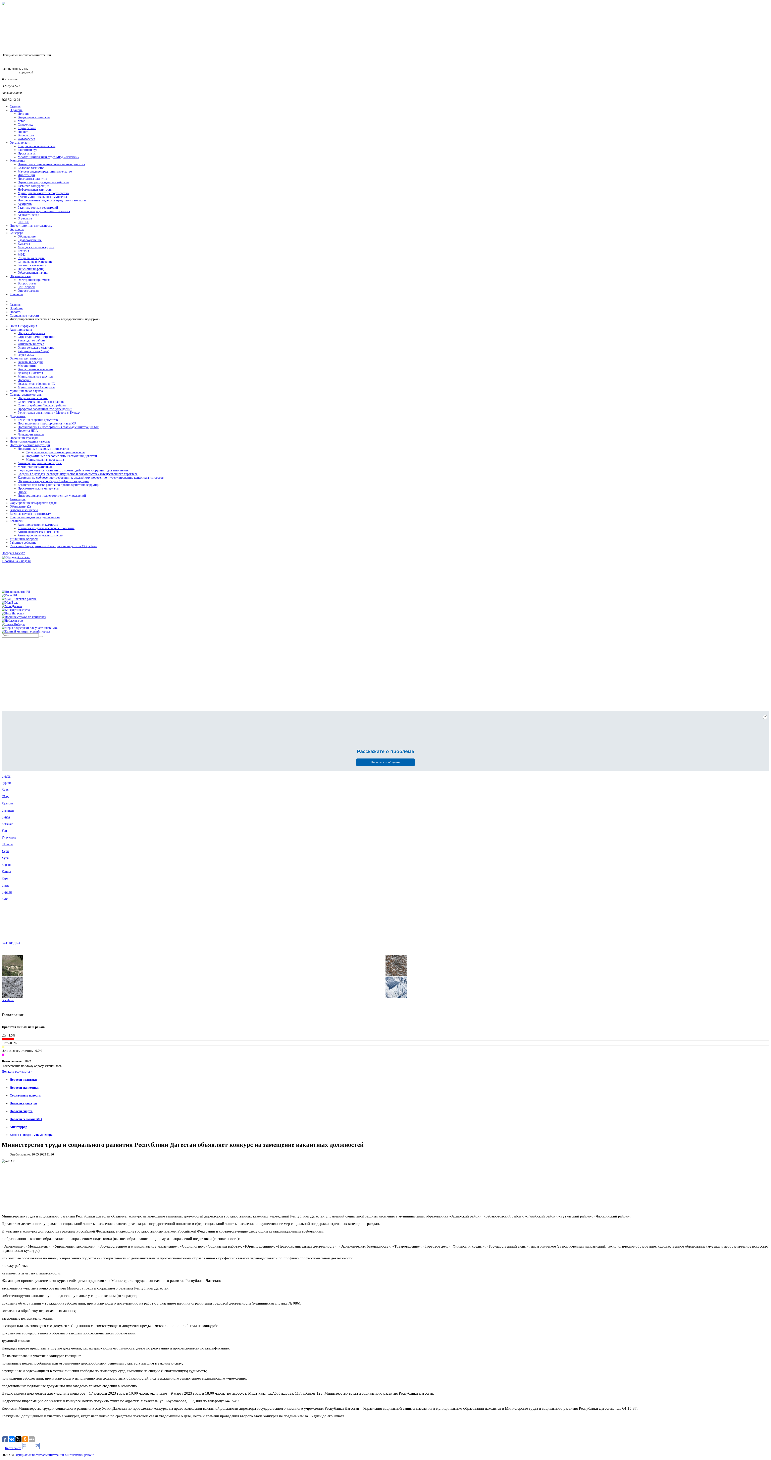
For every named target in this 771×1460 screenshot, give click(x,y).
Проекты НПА (28, 430)
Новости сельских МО (26, 1119)
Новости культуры (23, 1103)
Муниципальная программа (45, 459)
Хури (5, 851)
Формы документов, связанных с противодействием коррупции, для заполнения (73, 470)
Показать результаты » (17, 1071)
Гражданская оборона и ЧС (36, 383)
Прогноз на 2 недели (16, 561)
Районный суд (27, 149)
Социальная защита (31, 258)
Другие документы (31, 434)
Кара (5, 878)
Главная (15, 106)
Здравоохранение (30, 240)
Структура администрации (36, 336)
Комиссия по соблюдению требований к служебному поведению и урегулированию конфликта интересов (91, 477)
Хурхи (6, 789)
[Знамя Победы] (13, 624)
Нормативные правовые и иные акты (43, 448)
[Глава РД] (9, 595)
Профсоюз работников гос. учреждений (45, 409)
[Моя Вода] (10, 602)
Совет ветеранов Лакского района (41, 401)
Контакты (16, 294)
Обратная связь (20, 276)
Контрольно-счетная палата (36, 146)
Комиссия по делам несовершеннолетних (46, 528)
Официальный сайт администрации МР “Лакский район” (54, 1455)
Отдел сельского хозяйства (36, 347)
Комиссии (16, 521)
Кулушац (8, 810)
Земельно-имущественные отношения (44, 211)
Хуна (5, 858)
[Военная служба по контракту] (24, 617)
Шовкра (7, 844)
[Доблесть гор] (12, 620)
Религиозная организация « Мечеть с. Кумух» (49, 412)
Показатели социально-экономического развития (51, 164)
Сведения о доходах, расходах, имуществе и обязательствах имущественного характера (78, 474)
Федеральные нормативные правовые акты (55, 452)
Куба (5, 899)
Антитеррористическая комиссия (40, 535)
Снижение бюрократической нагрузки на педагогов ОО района (53, 546)
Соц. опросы (26, 287)
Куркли (7, 892)
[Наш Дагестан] (13, 613)
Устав (21, 121)
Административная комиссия (38, 524)
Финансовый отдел (31, 344)
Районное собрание (23, 542)
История (23, 113)
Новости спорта (21, 1111)
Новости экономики (24, 1087)
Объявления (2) (20, 506)
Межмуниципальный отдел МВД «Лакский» (48, 157)
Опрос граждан (28, 290)
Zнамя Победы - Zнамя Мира (31, 1134)
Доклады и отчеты (30, 373)
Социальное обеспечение (35, 261)
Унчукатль (9, 837)
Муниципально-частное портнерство (43, 193)
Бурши (6, 783)
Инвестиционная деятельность (31, 225)
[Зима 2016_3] (12, 996)
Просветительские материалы (38, 488)
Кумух (6, 776)
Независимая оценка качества (30, 441)
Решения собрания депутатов (38, 419)
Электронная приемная (34, 279)
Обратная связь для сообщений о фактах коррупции (53, 481)
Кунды (6, 871)
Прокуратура (27, 153)
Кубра (6, 817)
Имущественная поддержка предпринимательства (52, 200)
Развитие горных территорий (38, 207)
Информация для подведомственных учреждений (52, 495)
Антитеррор (18, 499)
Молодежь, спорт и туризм (36, 247)
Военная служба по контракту (30, 513)
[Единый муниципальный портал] (26, 631)
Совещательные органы (26, 394)
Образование (27, 236)
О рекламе (25, 218)
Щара (5, 796)
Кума (5, 885)
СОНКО (23, 222)
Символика (25, 124)
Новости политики (23, 1079)
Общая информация (23, 326)
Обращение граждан (24, 438)
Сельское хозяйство (31, 168)
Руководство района (31, 340)
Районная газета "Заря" (33, 351)
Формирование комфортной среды (33, 503)
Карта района (27, 128)
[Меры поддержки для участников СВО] (30, 627)
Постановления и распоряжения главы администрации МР (58, 427)
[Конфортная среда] (16, 609)
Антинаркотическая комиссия (38, 531)
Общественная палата (33, 272)
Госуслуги (17, 229)
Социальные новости (25, 1095)
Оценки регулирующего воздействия (43, 182)
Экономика (17, 160)
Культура (24, 243)
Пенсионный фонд (31, 269)
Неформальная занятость (35, 189)
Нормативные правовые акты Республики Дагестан (61, 456)
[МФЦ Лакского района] (19, 599)
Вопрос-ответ (27, 283)
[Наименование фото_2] (12, 974)
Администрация (21, 329)
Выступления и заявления (35, 369)
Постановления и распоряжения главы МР (47, 423)
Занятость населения (32, 265)
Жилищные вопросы (24, 539)
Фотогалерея (26, 139)
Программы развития (32, 178)
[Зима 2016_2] (396, 974)
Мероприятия (27, 365)
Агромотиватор (28, 214)
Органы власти (20, 142)
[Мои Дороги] (12, 606)
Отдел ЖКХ (26, 354)
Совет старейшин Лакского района (42, 405)
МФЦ (21, 254)
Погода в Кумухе (13, 553)
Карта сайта (13, 1448)
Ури (4, 830)
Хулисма (7, 803)
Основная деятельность (26, 358)
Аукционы (25, 204)
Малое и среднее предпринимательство (45, 171)
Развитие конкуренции (33, 186)
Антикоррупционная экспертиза (40, 463)
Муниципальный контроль (36, 387)
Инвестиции (26, 175)
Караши (7, 864)
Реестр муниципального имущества (42, 196)
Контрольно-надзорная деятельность (35, 517)
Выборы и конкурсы (24, 510)
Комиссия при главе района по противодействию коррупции (59, 484)
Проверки (24, 380)
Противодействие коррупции (30, 445)
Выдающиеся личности (34, 117)
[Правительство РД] (16, 591)
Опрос (22, 492)
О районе (16, 110)
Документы (17, 416)
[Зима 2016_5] (396, 996)
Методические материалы (35, 466)
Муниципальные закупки (35, 376)
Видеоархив (26, 135)
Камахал (7, 823)
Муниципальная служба (26, 391)
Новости (24, 131)
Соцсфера (16, 233)
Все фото (8, 1000)
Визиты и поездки (30, 362)
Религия (23, 251)
